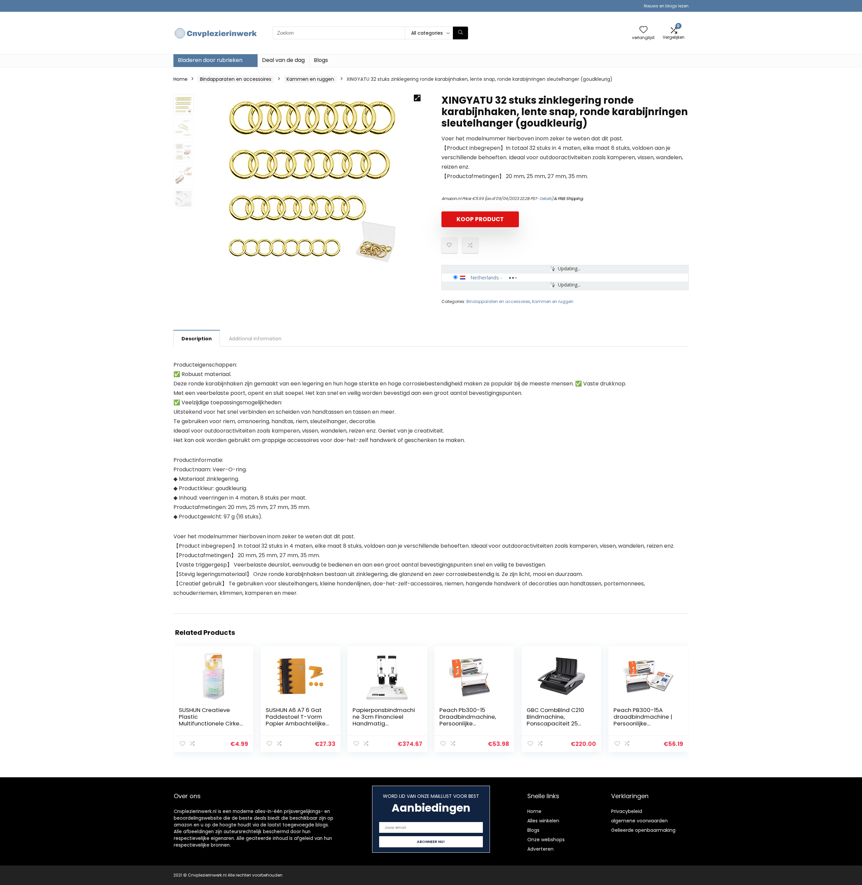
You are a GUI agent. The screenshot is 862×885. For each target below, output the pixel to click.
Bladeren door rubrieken (210, 60)
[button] (417, 98)
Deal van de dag (283, 60)
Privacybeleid (626, 811)
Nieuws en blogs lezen (666, 6)
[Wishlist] (643, 30)
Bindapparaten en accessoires (235, 79)
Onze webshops (546, 839)
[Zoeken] (460, 33)
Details (545, 198)
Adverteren (540, 849)
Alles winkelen (543, 820)
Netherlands (484, 277)
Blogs (321, 60)
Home (180, 79)
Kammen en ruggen (310, 79)
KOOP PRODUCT (480, 219)
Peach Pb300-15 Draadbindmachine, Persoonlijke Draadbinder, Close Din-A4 (467, 723)
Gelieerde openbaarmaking (643, 830)
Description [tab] (196, 338)
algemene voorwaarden (639, 820)
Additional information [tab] (255, 338)
